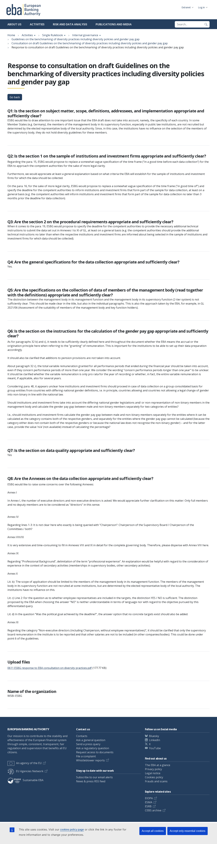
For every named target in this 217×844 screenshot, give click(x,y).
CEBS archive (153, 810)
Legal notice (152, 773)
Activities (37, 24)
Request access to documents (94, 752)
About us (14, 24)
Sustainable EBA (33, 780)
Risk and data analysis (70, 24)
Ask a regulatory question (92, 748)
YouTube (155, 748)
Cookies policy (154, 777)
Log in (201, 7)
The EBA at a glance (157, 765)
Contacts (81, 736)
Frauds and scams (156, 781)
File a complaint (86, 756)
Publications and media (114, 24)
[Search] (206, 24)
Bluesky (154, 736)
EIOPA (149, 798)
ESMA (148, 802)
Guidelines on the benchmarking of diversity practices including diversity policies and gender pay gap (76, 39)
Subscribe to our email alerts (94, 777)
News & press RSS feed (90, 781)
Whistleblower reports (90, 760)
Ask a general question (90, 740)
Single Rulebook (52, 35)
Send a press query (88, 744)
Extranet (186, 7)
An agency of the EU (29, 763)
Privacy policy (153, 769)
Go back (15, 97)
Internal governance (85, 35)
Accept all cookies (153, 830)
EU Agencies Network (29, 771)
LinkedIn (154, 740)
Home (11, 35)
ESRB (148, 806)
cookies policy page (72, 829)
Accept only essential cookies (187, 830)
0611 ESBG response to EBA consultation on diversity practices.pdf (49, 668)
